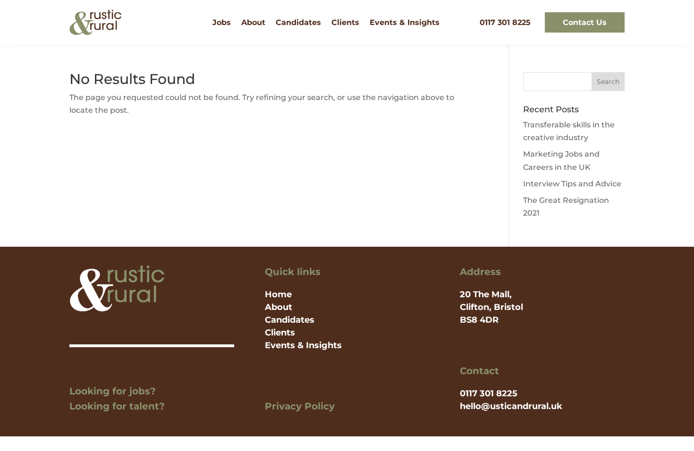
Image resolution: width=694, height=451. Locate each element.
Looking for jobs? (112, 391)
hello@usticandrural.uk (511, 406)
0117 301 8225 (505, 22)
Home (278, 294)
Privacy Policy (300, 406)
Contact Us (585, 22)
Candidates (298, 22)
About (253, 22)
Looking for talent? (117, 406)
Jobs (221, 22)
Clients (345, 22)
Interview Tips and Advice (572, 183)
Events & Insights (405, 22)
